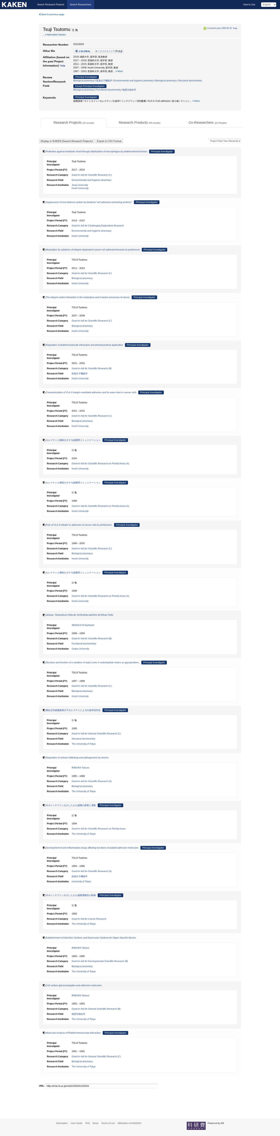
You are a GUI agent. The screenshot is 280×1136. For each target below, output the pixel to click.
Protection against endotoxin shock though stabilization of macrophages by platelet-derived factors (96, 151)
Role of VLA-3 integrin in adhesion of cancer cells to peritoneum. (79, 525)
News (95, 1123)
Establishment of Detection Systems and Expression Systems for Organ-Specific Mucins (91, 937)
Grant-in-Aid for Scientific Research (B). (92, 638)
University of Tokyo (81, 881)
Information (62, 1123)
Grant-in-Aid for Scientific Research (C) (92, 175)
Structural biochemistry (190, 80)
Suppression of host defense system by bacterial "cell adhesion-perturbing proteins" (89, 202)
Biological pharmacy (83, 80)
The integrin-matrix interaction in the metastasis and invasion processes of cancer (88, 297)
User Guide (76, 1123)
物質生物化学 (129, 89)
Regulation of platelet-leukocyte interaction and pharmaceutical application (84, 345)
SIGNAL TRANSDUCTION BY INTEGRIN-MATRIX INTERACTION (79, 615)
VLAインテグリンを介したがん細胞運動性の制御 (71, 895)
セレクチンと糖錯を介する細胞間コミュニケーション (73, 482)
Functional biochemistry (108, 89)
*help (235, 28)
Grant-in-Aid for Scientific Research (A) (92, 781)
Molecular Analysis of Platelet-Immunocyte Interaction (73, 1033)
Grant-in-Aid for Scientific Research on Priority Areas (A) (100, 463)
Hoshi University (80, 188)
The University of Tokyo (84, 744)
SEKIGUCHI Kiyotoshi (83, 625)
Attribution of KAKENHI (129, 1123)
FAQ (87, 1123)
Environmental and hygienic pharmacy (134, 80)
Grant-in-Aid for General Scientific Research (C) (96, 733)
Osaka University (80, 648)
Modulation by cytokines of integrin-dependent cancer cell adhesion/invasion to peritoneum (93, 249)
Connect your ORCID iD (219, 28)
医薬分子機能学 (104, 80)
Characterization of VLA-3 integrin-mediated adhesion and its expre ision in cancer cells (91, 392)
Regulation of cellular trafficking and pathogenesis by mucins (77, 757)
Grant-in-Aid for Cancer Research (89, 919)
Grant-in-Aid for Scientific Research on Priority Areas (99, 828)
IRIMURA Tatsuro (80, 767)
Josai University (80, 185)
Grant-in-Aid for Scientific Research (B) (92, 368)
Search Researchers (80, 4)
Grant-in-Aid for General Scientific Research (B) (96, 1009)
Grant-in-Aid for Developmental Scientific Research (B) (100, 961)
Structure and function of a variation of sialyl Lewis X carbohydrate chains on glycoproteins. (92, 662)
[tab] (74, 122)
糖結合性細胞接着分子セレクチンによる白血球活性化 (73, 710)
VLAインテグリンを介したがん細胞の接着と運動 (71, 805)
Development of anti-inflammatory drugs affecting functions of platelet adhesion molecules (92, 847)
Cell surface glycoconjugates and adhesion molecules (74, 985)
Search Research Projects (50, 4)
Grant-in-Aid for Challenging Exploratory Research (98, 225)
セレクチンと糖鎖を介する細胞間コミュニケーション (73, 440)
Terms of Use (108, 1123)
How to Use (249, 4)
